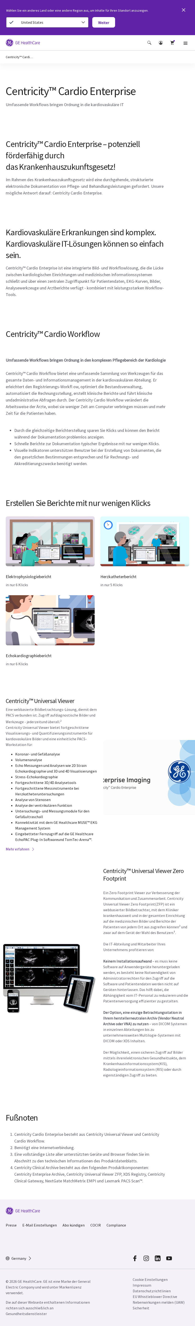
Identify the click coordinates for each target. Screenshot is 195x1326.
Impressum (142, 1285)
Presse (11, 1225)
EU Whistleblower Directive (155, 1296)
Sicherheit (141, 1308)
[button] (149, 43)
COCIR (95, 1225)
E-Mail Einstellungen (39, 1225)
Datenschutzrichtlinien (152, 1290)
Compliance (116, 1225)
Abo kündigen (74, 1225)
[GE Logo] (23, 43)
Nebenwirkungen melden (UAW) (159, 1302)
